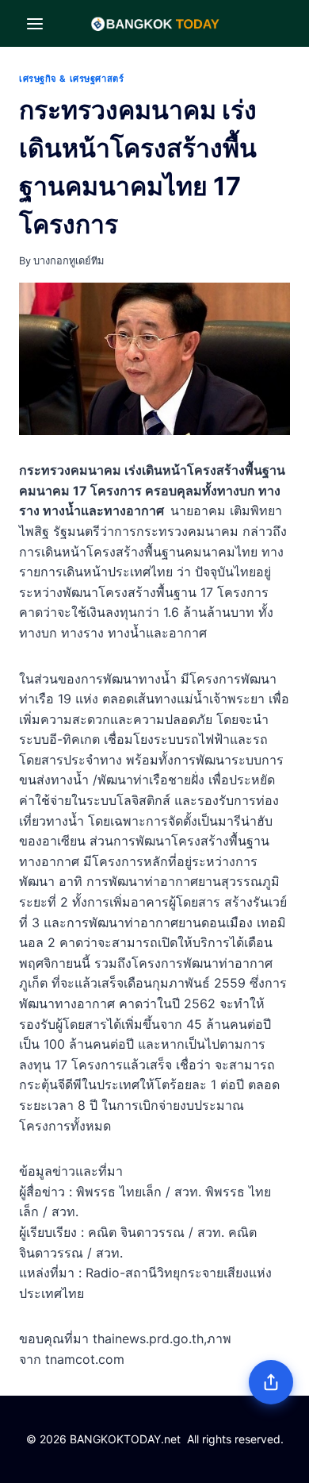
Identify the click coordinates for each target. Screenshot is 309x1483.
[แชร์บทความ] (271, 1382)
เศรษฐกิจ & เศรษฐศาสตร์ (71, 78)
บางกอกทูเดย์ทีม (68, 261)
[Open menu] (35, 23)
